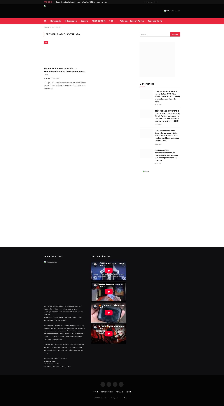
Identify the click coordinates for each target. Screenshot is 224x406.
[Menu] (45, 21)
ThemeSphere (124, 398)
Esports (84, 21)
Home (95, 392)
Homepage (55, 21)
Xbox (128, 392)
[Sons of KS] (49, 11)
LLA (46, 42)
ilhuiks (48, 78)
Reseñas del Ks (155, 21)
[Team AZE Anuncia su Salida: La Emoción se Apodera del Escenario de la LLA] (65, 53)
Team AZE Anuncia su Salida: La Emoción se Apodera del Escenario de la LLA (64, 71)
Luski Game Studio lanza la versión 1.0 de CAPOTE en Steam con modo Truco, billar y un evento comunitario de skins (82, 2)
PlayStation (107, 392)
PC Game (119, 392)
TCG (111, 21)
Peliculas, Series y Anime (132, 21)
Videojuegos (71, 21)
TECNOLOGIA (99, 21)
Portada (46, 27)
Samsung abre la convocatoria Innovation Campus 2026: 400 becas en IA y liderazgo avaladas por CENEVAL (166, 155)
